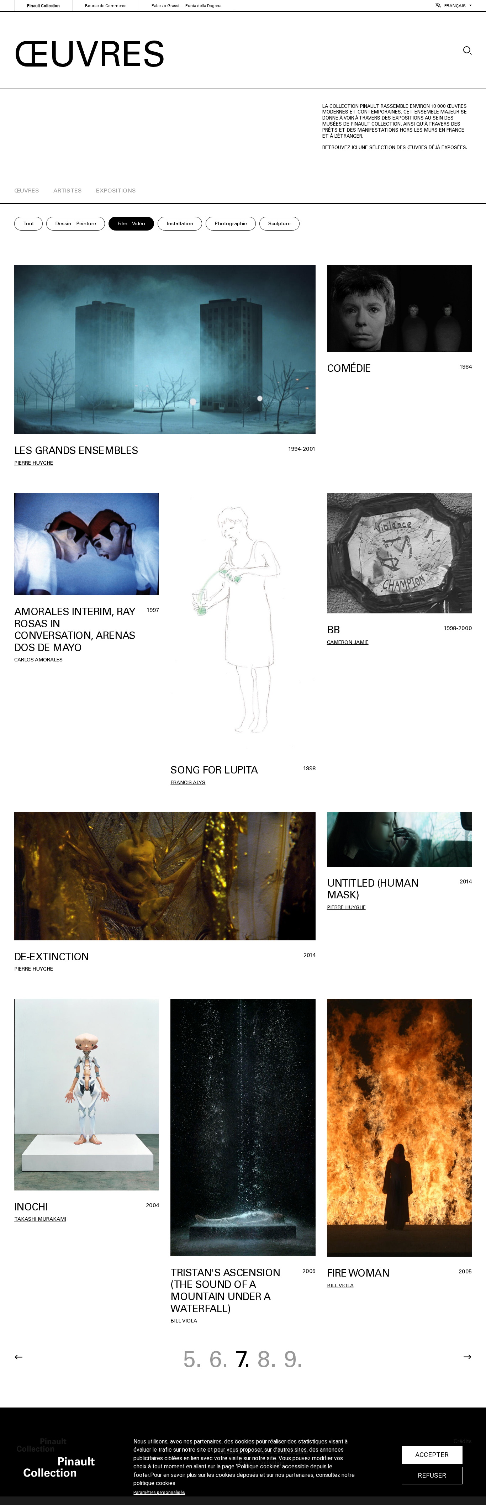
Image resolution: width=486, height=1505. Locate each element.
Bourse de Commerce (105, 6)
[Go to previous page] (18, 1357)
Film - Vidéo (131, 224)
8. (267, 1359)
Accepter (432, 1455)
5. (192, 1359)
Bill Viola (183, 1321)
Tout (28, 224)
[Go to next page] (467, 1357)
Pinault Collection (43, 6)
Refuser (432, 1475)
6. (218, 1359)
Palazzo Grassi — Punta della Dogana (186, 6)
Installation (180, 224)
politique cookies (154, 1483)
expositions (116, 190)
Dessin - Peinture (75, 224)
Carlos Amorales (38, 660)
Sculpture (279, 224)
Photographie (231, 224)
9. (293, 1359)
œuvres (26, 190)
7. (243, 1359)
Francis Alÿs (187, 783)
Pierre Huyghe (33, 463)
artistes (67, 190)
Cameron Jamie (348, 642)
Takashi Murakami (40, 1219)
